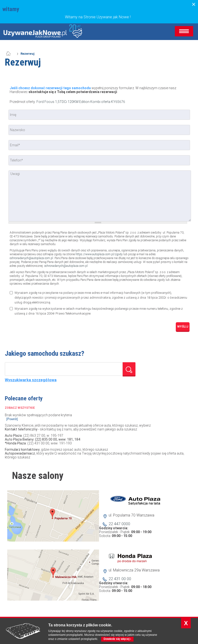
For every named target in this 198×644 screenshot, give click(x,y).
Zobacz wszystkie (20, 407)
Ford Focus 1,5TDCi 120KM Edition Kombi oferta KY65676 (80, 102)
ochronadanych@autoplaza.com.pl (31, 258)
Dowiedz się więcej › (117, 639)
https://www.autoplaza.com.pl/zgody (99, 254)
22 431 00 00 (120, 579)
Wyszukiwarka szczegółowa (31, 380)
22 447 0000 (119, 524)
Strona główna (11, 54)
